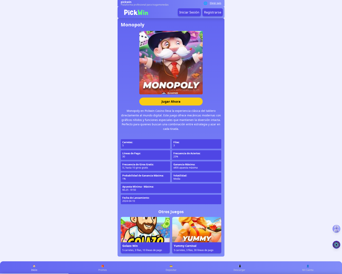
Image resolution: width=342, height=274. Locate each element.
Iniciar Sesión (189, 12)
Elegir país (215, 3)
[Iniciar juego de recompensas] (336, 245)
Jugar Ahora (171, 101)
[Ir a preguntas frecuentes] (336, 229)
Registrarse (212, 12)
